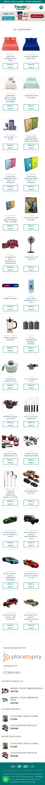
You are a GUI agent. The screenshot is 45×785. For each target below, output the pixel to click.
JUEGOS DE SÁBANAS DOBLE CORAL (10, 58)
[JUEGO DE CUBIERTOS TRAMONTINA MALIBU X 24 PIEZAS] (10, 478)
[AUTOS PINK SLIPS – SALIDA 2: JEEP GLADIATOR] (10, 602)
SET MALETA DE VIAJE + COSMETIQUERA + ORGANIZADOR (10, 260)
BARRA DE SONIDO (10, 298)
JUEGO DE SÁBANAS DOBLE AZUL (31, 57)
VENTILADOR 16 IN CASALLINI (31, 258)
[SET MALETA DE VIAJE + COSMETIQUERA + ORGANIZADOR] (10, 244)
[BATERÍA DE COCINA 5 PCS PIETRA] (10, 404)
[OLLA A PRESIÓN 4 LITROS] (31, 366)
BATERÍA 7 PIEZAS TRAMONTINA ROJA (10, 455)
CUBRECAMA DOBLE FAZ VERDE (31, 97)
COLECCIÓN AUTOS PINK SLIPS (31, 492)
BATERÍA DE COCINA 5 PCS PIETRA (10, 417)
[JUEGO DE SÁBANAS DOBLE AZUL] (31, 43)
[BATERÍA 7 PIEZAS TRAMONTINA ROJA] (10, 441)
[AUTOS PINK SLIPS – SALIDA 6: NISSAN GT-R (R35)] (10, 519)
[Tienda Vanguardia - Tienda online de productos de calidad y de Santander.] (22, 7)
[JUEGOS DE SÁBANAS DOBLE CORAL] (10, 43)
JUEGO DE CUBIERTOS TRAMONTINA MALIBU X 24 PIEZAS (10, 494)
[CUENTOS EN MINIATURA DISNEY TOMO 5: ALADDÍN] (10, 205)
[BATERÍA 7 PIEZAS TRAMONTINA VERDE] (31, 441)
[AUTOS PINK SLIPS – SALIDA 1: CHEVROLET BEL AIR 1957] (31, 602)
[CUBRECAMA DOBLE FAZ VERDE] (31, 83)
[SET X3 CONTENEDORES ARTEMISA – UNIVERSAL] (31, 325)
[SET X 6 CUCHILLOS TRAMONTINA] (31, 404)
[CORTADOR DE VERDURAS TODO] (10, 366)
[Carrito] (41, 7)
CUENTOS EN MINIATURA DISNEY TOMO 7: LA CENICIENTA (10, 179)
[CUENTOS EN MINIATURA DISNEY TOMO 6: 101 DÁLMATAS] (31, 164)
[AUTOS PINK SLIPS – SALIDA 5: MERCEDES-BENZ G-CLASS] (31, 519)
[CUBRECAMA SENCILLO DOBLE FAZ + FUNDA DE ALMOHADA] (10, 83)
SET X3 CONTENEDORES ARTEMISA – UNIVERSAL (31, 341)
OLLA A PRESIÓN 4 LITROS (31, 380)
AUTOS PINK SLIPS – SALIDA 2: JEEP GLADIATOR (10, 617)
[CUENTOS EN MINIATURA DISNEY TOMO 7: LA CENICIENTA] (10, 164)
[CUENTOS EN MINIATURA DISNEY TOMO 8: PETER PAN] (31, 124)
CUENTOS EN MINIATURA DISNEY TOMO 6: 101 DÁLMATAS (31, 179)
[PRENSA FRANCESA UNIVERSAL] (10, 325)
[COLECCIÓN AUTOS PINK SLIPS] (31, 478)
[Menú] (3, 7)
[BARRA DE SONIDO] (10, 286)
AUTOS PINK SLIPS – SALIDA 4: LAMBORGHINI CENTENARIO (10, 577)
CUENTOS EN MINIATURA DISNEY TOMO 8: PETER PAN (31, 139)
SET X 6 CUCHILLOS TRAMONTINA (31, 417)
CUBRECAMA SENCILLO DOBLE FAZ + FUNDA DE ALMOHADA (10, 99)
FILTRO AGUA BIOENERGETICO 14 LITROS (31, 300)
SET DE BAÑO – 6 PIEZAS (10, 138)
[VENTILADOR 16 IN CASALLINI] (31, 244)
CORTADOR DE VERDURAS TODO (10, 380)
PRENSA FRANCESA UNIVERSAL (10, 339)
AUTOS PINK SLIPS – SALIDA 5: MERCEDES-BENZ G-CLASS (31, 535)
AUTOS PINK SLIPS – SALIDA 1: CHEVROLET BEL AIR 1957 (31, 618)
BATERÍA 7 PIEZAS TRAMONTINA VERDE (31, 455)
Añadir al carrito (10, 66)
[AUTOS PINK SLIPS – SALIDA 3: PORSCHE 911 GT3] (31, 561)
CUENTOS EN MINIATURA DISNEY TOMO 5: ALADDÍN (10, 220)
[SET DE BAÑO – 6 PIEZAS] (10, 124)
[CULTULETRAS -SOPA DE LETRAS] (31, 205)
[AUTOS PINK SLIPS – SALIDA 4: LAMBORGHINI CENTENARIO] (10, 561)
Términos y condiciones (32, 770)
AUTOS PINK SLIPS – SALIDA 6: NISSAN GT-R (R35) (10, 534)
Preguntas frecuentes (12, 770)
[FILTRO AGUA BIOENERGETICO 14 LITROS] (31, 286)
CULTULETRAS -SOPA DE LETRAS (31, 219)
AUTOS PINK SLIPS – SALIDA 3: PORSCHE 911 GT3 (31, 576)
